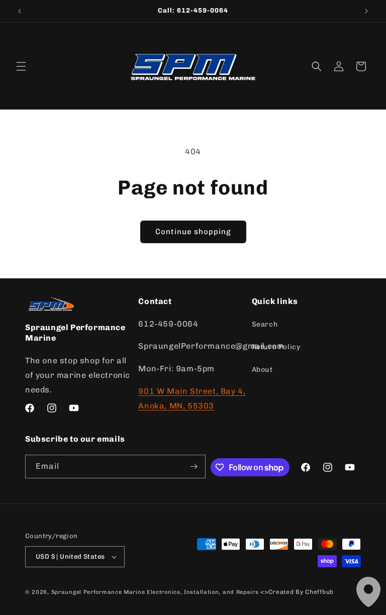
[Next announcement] (366, 11)
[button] (21, 66)
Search (265, 324)
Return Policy (276, 347)
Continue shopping (193, 231)
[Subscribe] (194, 466)
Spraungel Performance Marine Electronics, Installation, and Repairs (155, 592)
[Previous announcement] (20, 11)
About (262, 369)
